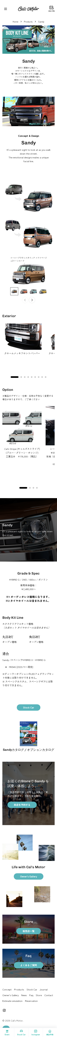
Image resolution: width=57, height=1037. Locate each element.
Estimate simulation (12, 1000)
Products (28, 21)
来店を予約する (22, 804)
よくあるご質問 (28, 965)
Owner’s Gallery (28, 876)
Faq (31, 995)
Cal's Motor (17, 1020)
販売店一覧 (29, 931)
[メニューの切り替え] (5, 9)
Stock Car (28, 707)
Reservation (31, 1000)
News (24, 995)
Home (15, 21)
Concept (7, 989)
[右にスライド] (32, 300)
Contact (48, 995)
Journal (44, 989)
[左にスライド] (25, 300)
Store (39, 995)
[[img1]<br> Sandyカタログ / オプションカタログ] (28, 733)
